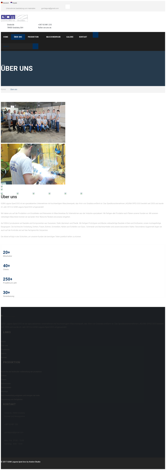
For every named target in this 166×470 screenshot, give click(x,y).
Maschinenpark (53, 37)
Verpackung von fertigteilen (12, 399)
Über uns (18, 37)
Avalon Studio (34, 462)
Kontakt (83, 37)
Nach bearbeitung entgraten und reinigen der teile (20, 395)
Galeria (3, 353)
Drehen (4, 376)
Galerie (69, 37)
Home (5, 37)
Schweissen (6, 383)
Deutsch (6, 3)
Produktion (33, 37)
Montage (4, 391)
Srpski (15, 3)
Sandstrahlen (6, 387)
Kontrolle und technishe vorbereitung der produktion (21, 372)
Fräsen (3, 379)
